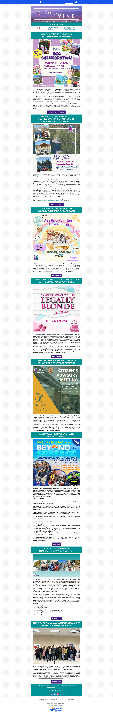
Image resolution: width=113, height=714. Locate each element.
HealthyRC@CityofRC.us (67, 538)
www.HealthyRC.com (48, 538)
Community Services (53, 27)
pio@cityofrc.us (51, 687)
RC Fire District (67, 28)
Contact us (51, 690)
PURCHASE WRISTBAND (56, 112)
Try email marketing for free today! (56, 711)
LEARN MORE (56, 275)
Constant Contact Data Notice (60, 703)
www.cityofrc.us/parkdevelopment (50, 200)
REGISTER (56, 544)
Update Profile (50, 703)
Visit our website (60, 690)
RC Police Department (69, 27)
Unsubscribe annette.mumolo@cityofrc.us (56, 702)
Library (50, 28)
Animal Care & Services (69, 29)
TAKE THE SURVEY (56, 204)
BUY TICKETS (56, 356)
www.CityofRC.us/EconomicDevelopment (51, 678)
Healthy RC (50, 29)
